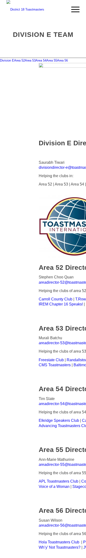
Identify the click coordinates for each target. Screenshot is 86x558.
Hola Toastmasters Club (59, 542)
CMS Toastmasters (55, 365)
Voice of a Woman (54, 487)
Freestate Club (51, 360)
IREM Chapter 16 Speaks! (61, 304)
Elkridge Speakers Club (59, 420)
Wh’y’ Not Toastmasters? (60, 547)
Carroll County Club (55, 299)
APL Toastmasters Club (58, 481)
